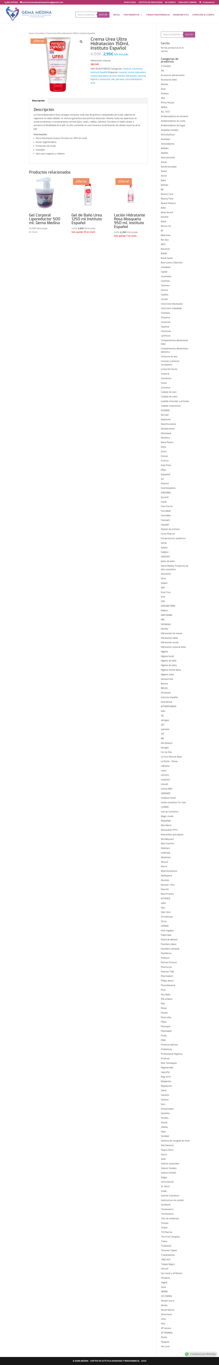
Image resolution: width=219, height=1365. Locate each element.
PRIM (163, 1040)
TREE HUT (166, 1259)
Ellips (163, 469)
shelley (164, 1127)
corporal (123, 72)
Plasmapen (166, 1031)
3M (162, 70)
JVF (162, 734)
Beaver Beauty (168, 203)
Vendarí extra (167, 1300)
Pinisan (164, 1012)
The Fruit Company (170, 1236)
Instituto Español (99, 72)
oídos (163, 903)
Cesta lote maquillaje (171, 308)
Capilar (164, 271)
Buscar (103, 14)
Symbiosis (166, 1204)
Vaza (163, 1287)
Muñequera (166, 875)
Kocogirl (165, 747)
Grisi (163, 596)
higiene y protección (100, 79)
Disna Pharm (167, 442)
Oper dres (166, 912)
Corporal (127, 68)
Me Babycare (167, 839)
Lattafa (165, 775)
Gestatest (166, 574)
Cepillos (164, 294)
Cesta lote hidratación (172, 304)
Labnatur (165, 766)
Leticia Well (166, 788)
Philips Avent (167, 980)
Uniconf (164, 1268)
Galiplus (164, 552)
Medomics (166, 857)
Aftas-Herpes (167, 102)
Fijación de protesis (170, 529)
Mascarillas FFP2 (169, 830)
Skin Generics (167, 1145)
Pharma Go (166, 967)
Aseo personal (168, 157)
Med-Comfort (167, 843)
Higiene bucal (167, 656)
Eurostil (164, 497)
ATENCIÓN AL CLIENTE (203, 15)
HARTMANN (166, 615)
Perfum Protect (169, 962)
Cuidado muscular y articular (175, 401)
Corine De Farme (169, 369)
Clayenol (165, 326)
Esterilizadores (168, 488)
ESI (162, 479)
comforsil (165, 335)
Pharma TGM (167, 971)
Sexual (164, 1122)
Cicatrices (165, 322)
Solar (163, 1159)
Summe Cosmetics (170, 1195)
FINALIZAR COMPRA (187, 2)
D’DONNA (165, 410)
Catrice (164, 290)
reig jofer (165, 1072)
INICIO (116, 15)
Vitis (163, 1323)
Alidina (164, 107)
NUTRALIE (165, 898)
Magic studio (167, 816)
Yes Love (165, 1346)
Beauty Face (167, 198)
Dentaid (164, 415)
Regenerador (167, 1067)
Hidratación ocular (170, 642)
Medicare (165, 848)
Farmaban (166, 511)
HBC (163, 619)
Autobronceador (169, 166)
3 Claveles (166, 66)
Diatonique (166, 433)
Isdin (163, 711)
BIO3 (163, 244)
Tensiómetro (167, 1209)
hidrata (121, 76)
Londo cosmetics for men (173, 802)
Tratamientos (168, 1255)
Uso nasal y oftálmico (171, 1273)
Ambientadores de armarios (174, 116)
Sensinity (165, 1113)
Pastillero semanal (170, 948)
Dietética (165, 437)
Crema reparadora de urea (104, 76)
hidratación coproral (136, 76)
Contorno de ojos (169, 356)
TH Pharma (166, 1232)
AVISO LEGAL (130, 2)
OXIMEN (164, 926)
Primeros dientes (169, 1044)
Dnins (163, 447)
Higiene (164, 651)
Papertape (166, 935)
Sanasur (165, 1099)
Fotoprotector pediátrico (173, 538)
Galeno (164, 547)
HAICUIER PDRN (168, 606)
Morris (164, 866)
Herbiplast (166, 624)
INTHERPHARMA (168, 706)
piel (113, 79)
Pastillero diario (168, 944)
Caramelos (166, 276)
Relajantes (166, 1081)
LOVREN (164, 807)
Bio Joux (165, 239)
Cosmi (164, 383)
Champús (165, 313)
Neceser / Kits (168, 884)
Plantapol (165, 1026)
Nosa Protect (167, 894)
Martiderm (166, 825)
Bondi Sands (167, 258)
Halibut (164, 610)
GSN (163, 601)
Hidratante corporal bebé (173, 647)
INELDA (164, 688)
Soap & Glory (167, 1150)
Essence (165, 483)
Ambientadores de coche (173, 121)
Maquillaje (166, 820)
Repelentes (166, 1086)
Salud (163, 1090)
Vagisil (164, 1282)
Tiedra (164, 1241)
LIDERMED (165, 793)
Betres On (166, 226)
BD (162, 189)
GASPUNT (165, 556)
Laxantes (165, 779)
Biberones (166, 235)
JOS (162, 724)
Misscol (164, 862)
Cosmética (40, 33)
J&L (162, 715)
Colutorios (166, 331)
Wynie (164, 1337)
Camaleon (166, 267)
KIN (162, 738)
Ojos (163, 907)
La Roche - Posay (169, 761)
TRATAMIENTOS (131, 15)
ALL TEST (165, 111)
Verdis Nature (167, 1310)
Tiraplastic (166, 1245)
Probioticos (166, 1049)
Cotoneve (165, 387)
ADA (163, 98)
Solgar (164, 1177)
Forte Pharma (168, 533)
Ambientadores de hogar (173, 125)
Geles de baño (168, 561)
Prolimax (165, 1058)
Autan (164, 162)
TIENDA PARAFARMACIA (158, 15)
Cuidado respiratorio (171, 405)
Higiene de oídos (169, 665)
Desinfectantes (168, 424)
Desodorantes (168, 428)
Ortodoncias (167, 916)
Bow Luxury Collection (171, 262)
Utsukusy (165, 1278)
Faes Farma (167, 506)
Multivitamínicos (169, 871)
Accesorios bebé (169, 79)
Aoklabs (164, 148)
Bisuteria (165, 249)
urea (93, 82)
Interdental (166, 702)
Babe (163, 180)
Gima (163, 578)
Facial (164, 502)
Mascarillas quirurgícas (172, 834)
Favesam (165, 520)
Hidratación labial (169, 638)
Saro (163, 1104)
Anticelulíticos (168, 134)
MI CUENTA (170, 2)
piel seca (120, 79)
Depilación (166, 419)
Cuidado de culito (169, 396)
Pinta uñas (166, 1017)
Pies (163, 1003)
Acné (163, 89)
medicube (165, 852)
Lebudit (164, 784)
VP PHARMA (167, 1332)
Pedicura (165, 958)
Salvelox (165, 1095)
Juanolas (165, 729)
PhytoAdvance (168, 985)
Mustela (165, 880)
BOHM (164, 253)
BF (162, 230)
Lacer (163, 770)
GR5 (163, 587)
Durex (164, 451)
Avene (164, 171)
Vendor (164, 1305)
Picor (163, 990)
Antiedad (165, 139)
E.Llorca (164, 460)
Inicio (31, 33)
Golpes (164, 583)
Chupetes (165, 317)
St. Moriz (165, 1186)
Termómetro (167, 1214)
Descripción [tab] (38, 100)
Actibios (165, 93)
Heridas (164, 628)
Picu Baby (165, 994)
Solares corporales (170, 1163)
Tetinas (164, 1223)
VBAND (164, 1291)
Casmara (165, 285)
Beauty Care (167, 194)
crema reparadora (137, 72)
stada (164, 1191)
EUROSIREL (166, 492)
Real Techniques (169, 1063)
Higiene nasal (167, 674)
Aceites (164, 84)
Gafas (164, 543)
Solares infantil (168, 1172)
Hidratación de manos (171, 633)
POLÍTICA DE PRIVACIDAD (151, 2)
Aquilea (164, 153)
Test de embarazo (170, 1218)
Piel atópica (166, 999)
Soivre (164, 1154)
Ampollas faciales (169, 130)
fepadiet (165, 524)
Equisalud (165, 474)
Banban (164, 185)
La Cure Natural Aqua (171, 756)
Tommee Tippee (169, 1250)
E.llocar (164, 456)
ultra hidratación (133, 79)
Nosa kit (165, 889)
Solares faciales (169, 1168)
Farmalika (166, 515)
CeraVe (164, 299)
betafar (165, 217)
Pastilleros (166, 953)
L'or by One (166, 752)
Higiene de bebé (168, 660)
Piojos (164, 1021)
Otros (164, 921)
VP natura (166, 1328)
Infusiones (166, 692)
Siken (163, 1131)
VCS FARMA (166, 1296)
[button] (81, 41)
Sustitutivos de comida (172, 1200)
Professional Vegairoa (171, 1054)
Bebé (163, 207)
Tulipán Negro (168, 1264)
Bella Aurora (167, 212)
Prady (164, 1035)
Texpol (164, 1227)
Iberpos (164, 683)
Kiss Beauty (166, 743)
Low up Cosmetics (169, 811)
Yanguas (165, 1342)
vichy (163, 1319)
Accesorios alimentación (173, 75)
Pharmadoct (167, 976)
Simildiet (165, 1136)
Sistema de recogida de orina (175, 1140)
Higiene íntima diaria (171, 670)
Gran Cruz (166, 592)
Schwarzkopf (167, 1108)
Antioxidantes (167, 143)
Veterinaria (166, 1314)
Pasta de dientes (169, 939)
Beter (164, 221)
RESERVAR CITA (181, 15)
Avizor (164, 175)
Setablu (164, 1118)
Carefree (165, 281)
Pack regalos (167, 930)
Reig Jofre (166, 1076)
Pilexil (164, 1008)
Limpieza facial (168, 797)
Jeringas (165, 720)
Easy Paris (166, 465)
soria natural (167, 1181)
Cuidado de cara (168, 392)
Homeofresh (167, 679)
